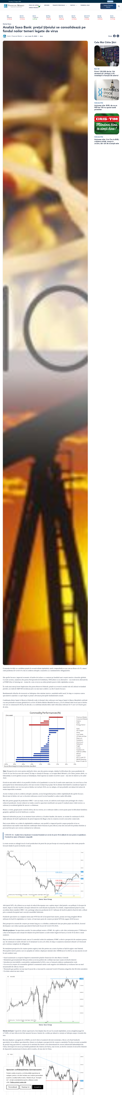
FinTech (72, 5)
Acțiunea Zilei (98, 103)
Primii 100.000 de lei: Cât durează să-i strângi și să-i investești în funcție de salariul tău (106, 74)
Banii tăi (97, 69)
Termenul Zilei (84, 5)
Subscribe (110, 1)
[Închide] (43, 1068)
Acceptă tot (37, 1087)
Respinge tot (25, 1087)
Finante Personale (59, 5)
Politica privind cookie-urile (18, 1082)
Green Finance (33, 7)
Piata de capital (34, 5)
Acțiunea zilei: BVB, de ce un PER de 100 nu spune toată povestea (105, 108)
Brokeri (46, 5)
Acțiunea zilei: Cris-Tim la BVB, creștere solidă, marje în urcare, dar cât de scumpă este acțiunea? (106, 142)
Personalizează (12, 1087)
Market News (7, 24)
